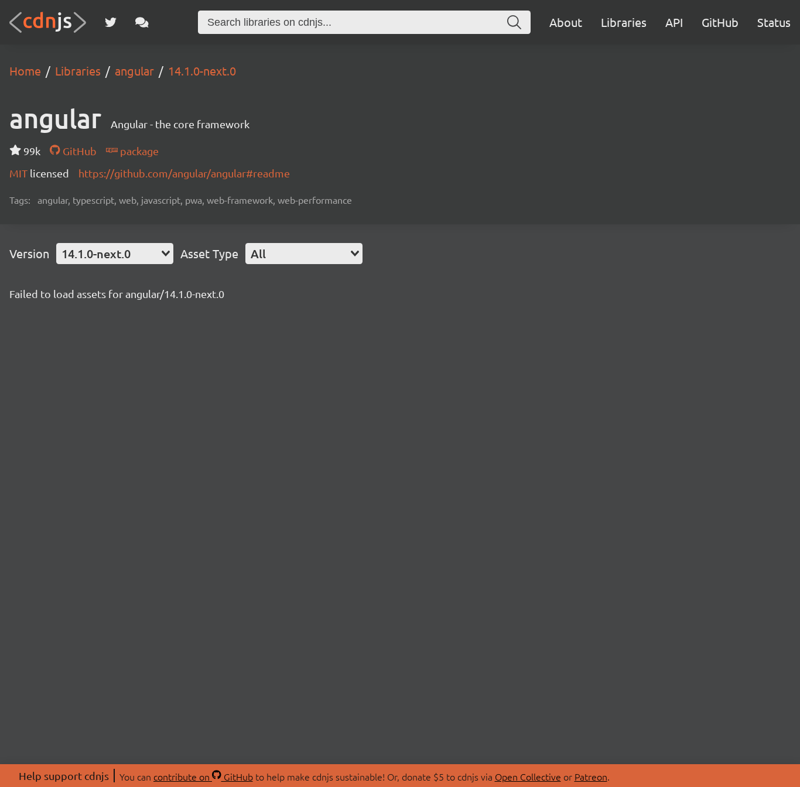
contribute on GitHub (203, 776)
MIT (19, 173)
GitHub (720, 22)
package (138, 151)
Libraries (624, 22)
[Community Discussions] (142, 22)
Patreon (591, 776)
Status (774, 22)
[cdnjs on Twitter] (111, 22)
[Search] (514, 22)
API (674, 22)
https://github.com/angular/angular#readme (184, 173)
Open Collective (528, 776)
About (565, 22)
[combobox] (114, 253)
